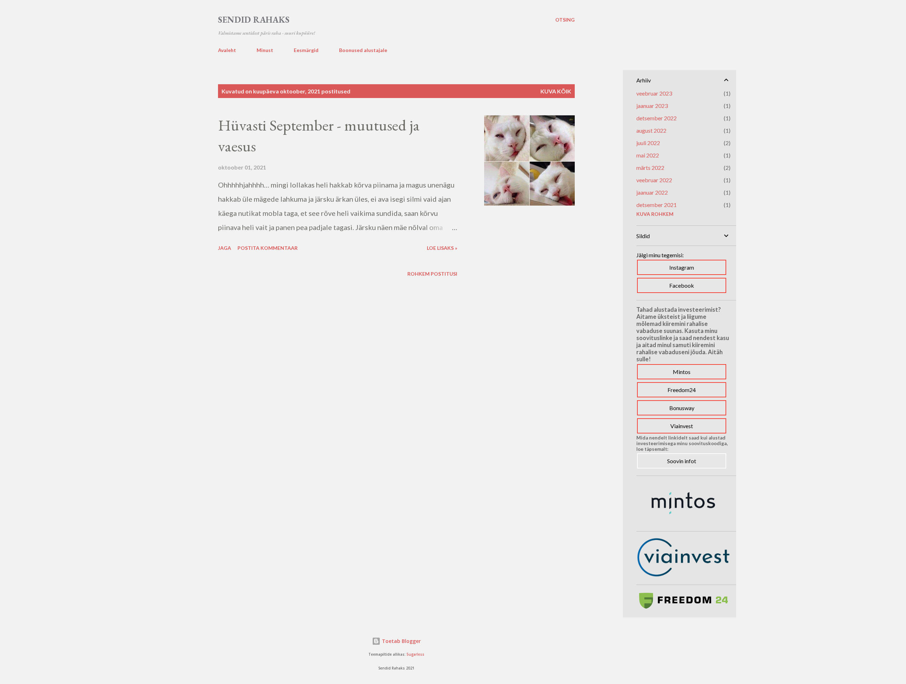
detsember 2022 (656, 118)
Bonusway (681, 407)
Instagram (681, 267)
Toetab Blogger (400, 641)
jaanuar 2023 (652, 105)
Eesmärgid (306, 50)
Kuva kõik (555, 91)
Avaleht (227, 50)
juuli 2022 (648, 142)
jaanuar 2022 (652, 192)
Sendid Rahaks (253, 19)
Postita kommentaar (267, 248)
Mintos (681, 371)
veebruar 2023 (654, 93)
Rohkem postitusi (432, 274)
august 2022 (651, 130)
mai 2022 (647, 155)
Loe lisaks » (442, 248)
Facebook (681, 285)
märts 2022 (650, 167)
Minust (265, 50)
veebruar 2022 (654, 180)
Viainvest (681, 426)
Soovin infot (681, 461)
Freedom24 (681, 389)
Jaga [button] (224, 248)
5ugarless (415, 654)
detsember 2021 (656, 204)
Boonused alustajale (363, 50)
